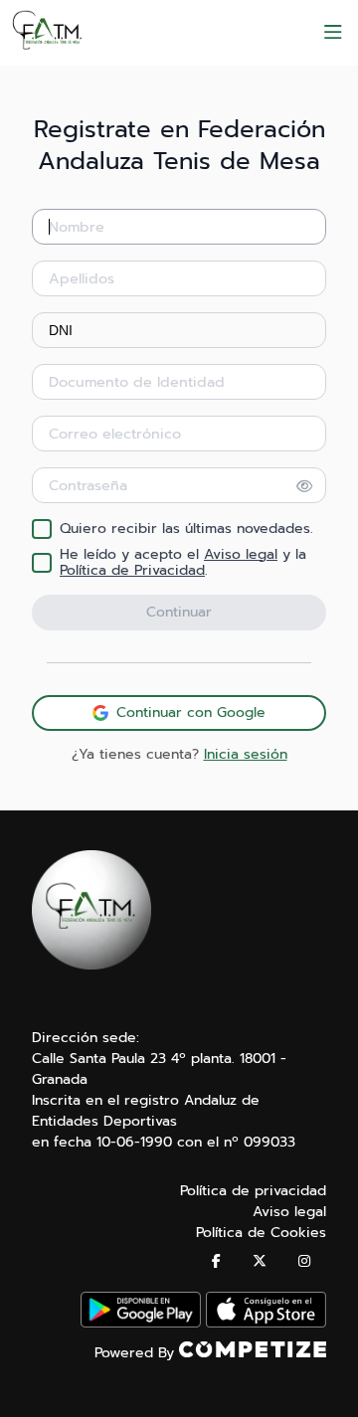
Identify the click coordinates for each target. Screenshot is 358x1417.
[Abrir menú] (333, 33)
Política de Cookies (261, 1232)
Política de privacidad (253, 1190)
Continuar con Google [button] (191, 712)
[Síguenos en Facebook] (216, 1261)
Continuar (179, 612)
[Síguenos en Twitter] (260, 1261)
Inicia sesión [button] (245, 754)
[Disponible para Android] (141, 1323)
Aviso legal (240, 554)
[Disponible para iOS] (266, 1323)
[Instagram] (304, 1261)
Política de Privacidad (132, 570)
